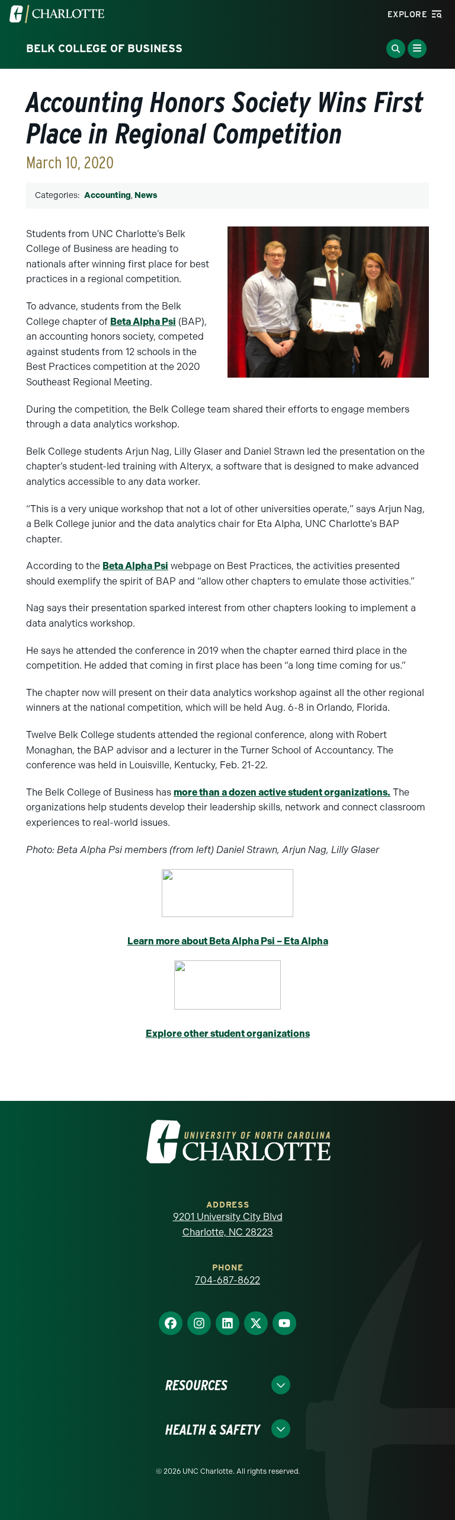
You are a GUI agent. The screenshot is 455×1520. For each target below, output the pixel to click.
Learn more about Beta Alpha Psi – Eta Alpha (227, 941)
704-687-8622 (227, 1280)
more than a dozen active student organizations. (282, 792)
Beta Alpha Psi (143, 321)
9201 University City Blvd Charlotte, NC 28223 (228, 1224)
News (145, 195)
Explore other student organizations (228, 1033)
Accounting (107, 195)
